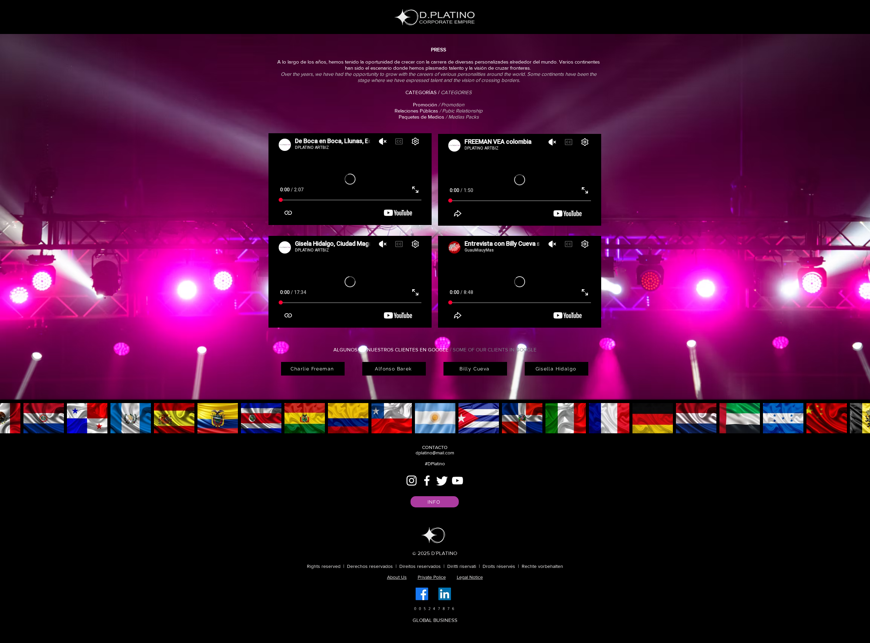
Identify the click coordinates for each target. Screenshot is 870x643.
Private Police (432, 577)
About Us (397, 577)
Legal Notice (470, 577)
